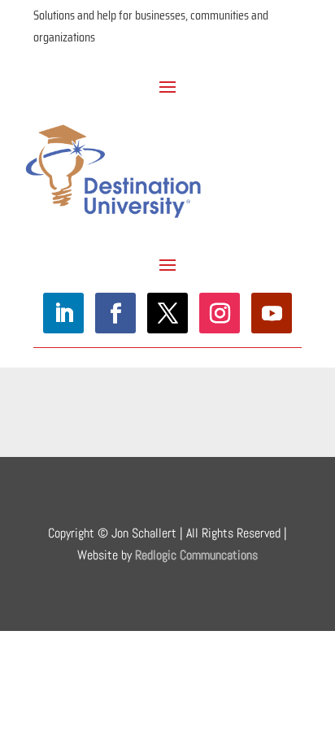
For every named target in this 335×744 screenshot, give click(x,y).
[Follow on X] (167, 313)
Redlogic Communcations (196, 554)
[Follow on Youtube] (271, 313)
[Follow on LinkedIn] (63, 313)
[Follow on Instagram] (219, 313)
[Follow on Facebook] (115, 313)
